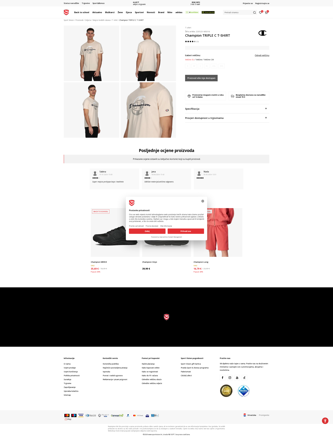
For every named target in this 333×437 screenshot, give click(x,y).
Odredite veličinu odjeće (152, 383)
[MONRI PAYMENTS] (68, 418)
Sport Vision (69, 20)
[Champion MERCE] (115, 232)
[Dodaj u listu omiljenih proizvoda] (136, 253)
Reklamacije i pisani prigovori (115, 379)
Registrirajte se (262, 3)
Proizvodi (79, 20)
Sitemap (67, 395)
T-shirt (115, 20)
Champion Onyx (149, 262)
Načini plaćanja (148, 364)
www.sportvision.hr (155, 434)
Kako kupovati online (150, 367)
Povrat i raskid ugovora (113, 375)
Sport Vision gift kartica (191, 364)
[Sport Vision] (66, 12)
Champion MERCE (99, 262)
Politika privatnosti (72, 375)
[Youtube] (237, 377)
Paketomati (186, 371)
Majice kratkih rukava (101, 20)
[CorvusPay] (117, 415)
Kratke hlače (199, 259)
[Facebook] (222, 377)
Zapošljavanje (70, 387)
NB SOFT (171, 434)
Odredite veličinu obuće (152, 379)
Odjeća (88, 20)
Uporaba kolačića (71, 391)
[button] (90, 12)
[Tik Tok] (244, 377)
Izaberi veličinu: (193, 55)
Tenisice (94, 259)
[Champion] (262, 32)
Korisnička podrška (111, 364)
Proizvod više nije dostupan (201, 78)
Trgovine (67, 383)
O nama (67, 364)
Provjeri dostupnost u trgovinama (204, 118)
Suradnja (67, 379)
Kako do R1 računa (150, 375)
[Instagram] (229, 377)
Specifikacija (192, 108)
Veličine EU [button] (189, 60)
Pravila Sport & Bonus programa (195, 367)
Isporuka (106, 371)
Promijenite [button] (264, 415)
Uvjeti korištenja (71, 371)
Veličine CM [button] (209, 60)
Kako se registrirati (150, 371)
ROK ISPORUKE (166, 2)
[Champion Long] (218, 232)
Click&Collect (186, 375)
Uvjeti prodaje (70, 367)
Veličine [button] (199, 60)
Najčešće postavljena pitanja (115, 367)
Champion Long (201, 262)
